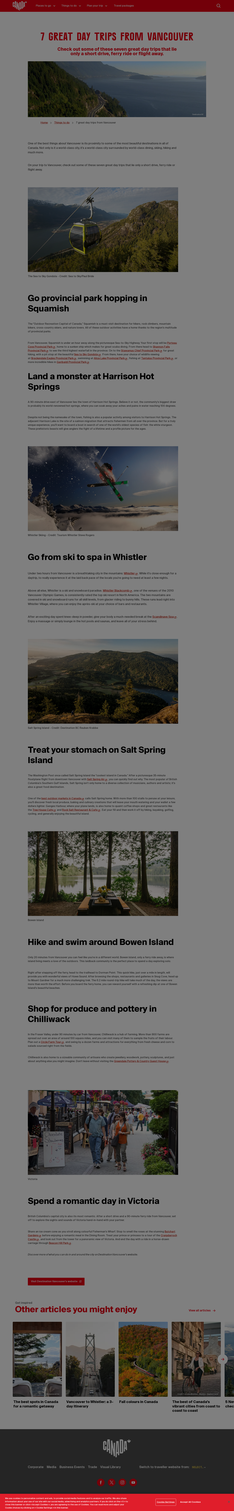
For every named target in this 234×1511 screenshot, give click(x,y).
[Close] (228, 1501)
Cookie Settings (166, 1502)
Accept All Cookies (190, 1502)
